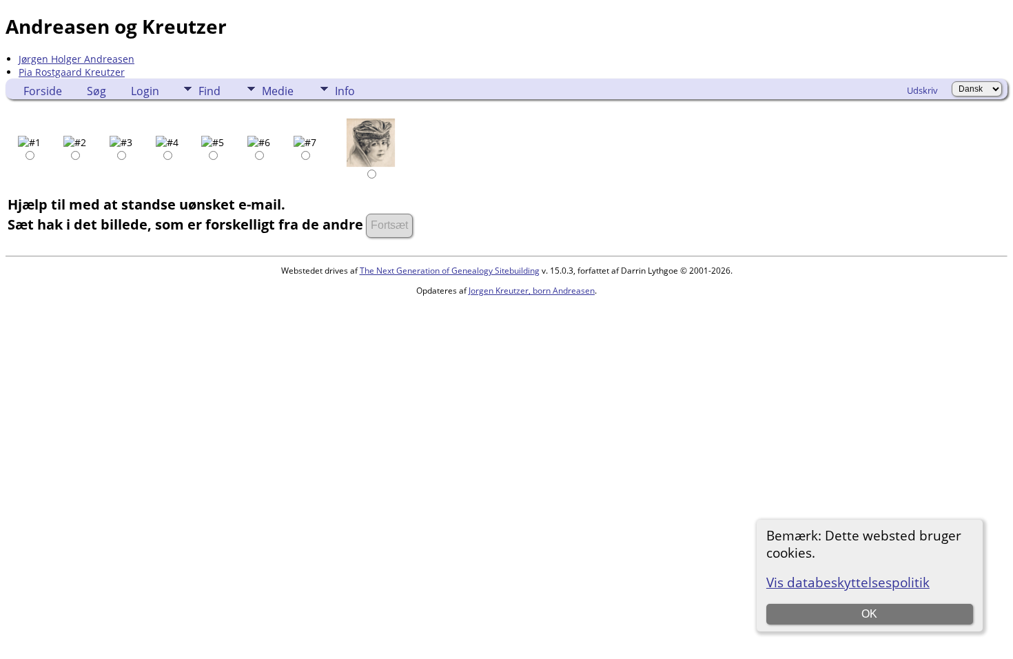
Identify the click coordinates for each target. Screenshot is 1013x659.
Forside (42, 91)
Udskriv (922, 90)
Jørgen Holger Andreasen (76, 58)
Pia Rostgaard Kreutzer (72, 72)
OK (869, 614)
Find (209, 91)
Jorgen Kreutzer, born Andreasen (532, 290)
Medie (278, 91)
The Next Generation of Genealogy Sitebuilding (450, 270)
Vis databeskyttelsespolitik (848, 582)
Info (345, 91)
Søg (96, 91)
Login (145, 91)
